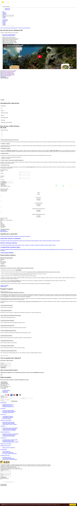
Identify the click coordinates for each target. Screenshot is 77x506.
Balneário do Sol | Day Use (7, 405)
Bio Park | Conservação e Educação (9, 434)
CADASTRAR (3, 367)
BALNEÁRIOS (3, 402)
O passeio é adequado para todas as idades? (8, 330)
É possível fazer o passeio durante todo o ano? (8, 350)
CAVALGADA (3, 437)
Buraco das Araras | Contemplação (9, 447)
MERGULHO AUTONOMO (5, 443)
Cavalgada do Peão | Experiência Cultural (10, 439)
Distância (2, 115)
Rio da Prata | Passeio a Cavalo (8, 440)
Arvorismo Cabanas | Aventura (8, 410)
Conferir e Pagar (3, 484)
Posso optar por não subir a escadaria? (7, 345)
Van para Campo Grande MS (8, 452)
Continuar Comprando (4, 285)
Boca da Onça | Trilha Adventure (24, 27)
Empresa (4, 12)
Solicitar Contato (14, 401)
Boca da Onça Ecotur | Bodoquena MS (10, 27)
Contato (4, 14)
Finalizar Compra (3, 286)
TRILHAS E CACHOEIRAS (5, 420)
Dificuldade (3, 120)
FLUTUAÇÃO (3, 414)
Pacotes (4, 22)
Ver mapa (2, 99)
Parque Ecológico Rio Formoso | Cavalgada (10, 441)
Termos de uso (5, 391)
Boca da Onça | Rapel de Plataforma (9, 34)
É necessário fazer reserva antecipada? (7, 320)
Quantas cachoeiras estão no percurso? (7, 325)
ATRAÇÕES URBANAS (5, 431)
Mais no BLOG (3, 76)
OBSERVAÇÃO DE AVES (5, 445)
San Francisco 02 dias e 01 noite (8, 458)
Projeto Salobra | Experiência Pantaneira (10, 459)
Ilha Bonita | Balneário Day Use (8, 406)
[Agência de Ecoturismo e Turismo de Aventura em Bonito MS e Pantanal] (38, 2)
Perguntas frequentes (6, 390)
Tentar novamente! (4, 382)
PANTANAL (7, 9)
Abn (3, 11)
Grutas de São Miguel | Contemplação (9, 429)
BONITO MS (7, 8)
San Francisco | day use (7, 457)
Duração (2, 110)
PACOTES (5, 13)
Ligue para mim (3, 477)
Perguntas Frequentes (4, 77)
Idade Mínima (3, 105)
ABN (1, 27)
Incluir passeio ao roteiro (5, 229)
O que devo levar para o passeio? (6, 335)
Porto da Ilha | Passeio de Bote (8, 412)
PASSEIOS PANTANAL (5, 455)
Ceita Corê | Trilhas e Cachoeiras (8, 423)
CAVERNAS (2, 426)
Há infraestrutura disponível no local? (7, 340)
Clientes (4, 16)
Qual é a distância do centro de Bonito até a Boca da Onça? (11, 315)
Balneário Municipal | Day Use (8, 404)
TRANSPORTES (3, 449)
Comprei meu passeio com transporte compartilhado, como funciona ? (12, 292)
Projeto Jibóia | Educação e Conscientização (10, 433)
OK (1, 374)
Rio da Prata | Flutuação (7, 418)
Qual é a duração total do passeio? (6, 305)
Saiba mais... (58, 504)
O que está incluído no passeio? (6, 310)
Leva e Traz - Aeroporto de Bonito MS (10, 453)
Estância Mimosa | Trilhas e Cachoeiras (10, 424)
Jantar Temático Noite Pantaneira (8, 435)
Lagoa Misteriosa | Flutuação (8, 417)
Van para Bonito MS (6, 451)
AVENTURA (2, 408)
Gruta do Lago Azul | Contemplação (9, 430)
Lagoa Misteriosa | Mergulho (8, 416)
